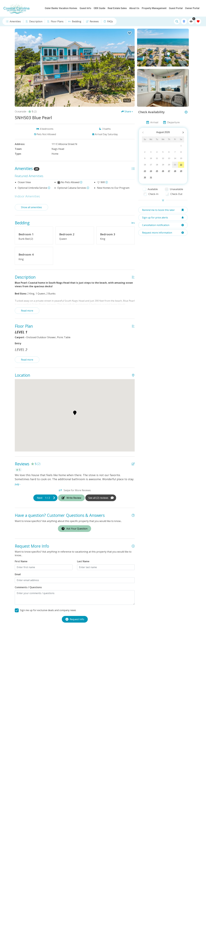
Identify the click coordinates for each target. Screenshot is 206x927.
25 (157, 171)
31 (151, 177)
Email (18, 574)
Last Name (83, 561)
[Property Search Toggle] (177, 21)
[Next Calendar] (183, 132)
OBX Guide (99, 8)
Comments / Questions (28, 587)
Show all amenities (31, 207)
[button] (20, 68)
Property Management (154, 8)
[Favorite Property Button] (129, 32)
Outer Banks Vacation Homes (61, 8)
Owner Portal (192, 8)
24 (151, 171)
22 (181, 165)
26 (163, 171)
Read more (27, 310)
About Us (134, 8)
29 (181, 171)
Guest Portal (176, 8)
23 (145, 171)
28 (175, 171)
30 (145, 177)
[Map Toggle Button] (184, 21)
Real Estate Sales (117, 8)
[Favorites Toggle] (198, 21)
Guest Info (85, 8)
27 (169, 171)
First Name (21, 561)
